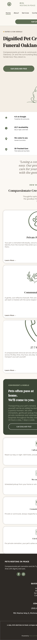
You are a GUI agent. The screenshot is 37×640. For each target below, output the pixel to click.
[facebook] (19, 574)
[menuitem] (8, 12)
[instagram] (23, 574)
